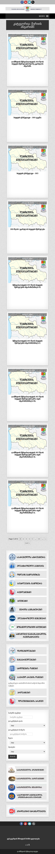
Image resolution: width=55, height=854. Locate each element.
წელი (10, 738)
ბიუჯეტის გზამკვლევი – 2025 (27, 173)
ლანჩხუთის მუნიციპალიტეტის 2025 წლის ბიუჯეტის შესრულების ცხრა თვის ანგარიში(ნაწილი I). (27, 510)
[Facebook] (22, 2)
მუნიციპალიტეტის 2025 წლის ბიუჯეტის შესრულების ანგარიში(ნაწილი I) (27, 342)
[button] (42, 16)
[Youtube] (25, 2)
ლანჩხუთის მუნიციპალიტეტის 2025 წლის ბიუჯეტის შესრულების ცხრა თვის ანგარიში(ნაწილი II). (27, 454)
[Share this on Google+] (27, 58)
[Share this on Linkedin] (43, 58)
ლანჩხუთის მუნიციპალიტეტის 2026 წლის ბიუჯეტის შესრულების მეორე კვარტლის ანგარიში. (27, 64)
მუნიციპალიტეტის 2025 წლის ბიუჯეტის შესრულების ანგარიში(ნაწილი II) (27, 286)
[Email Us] (29, 2)
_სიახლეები (27, 96)
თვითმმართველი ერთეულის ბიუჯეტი (27, 98)
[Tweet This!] (12, 58)
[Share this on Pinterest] (35, 58)
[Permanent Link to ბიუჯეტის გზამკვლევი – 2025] (27, 158)
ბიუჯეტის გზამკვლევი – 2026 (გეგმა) (27, 118)
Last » (27, 543)
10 (39, 539)
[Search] (32, 2)
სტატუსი (11, 747)
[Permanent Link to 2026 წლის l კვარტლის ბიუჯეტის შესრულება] (27, 214)
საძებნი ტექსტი (14, 713)
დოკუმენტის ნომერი (16, 730)
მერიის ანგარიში (27, 40)
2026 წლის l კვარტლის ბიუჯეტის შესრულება (27, 229)
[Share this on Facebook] (20, 58)
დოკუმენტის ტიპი (15, 721)
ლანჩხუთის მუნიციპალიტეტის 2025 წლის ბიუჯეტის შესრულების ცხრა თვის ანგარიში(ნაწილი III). (27, 399)
